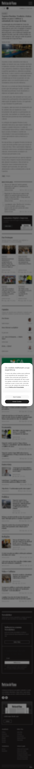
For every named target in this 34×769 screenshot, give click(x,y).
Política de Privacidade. (16, 387)
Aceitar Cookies (17, 401)
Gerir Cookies (17, 397)
